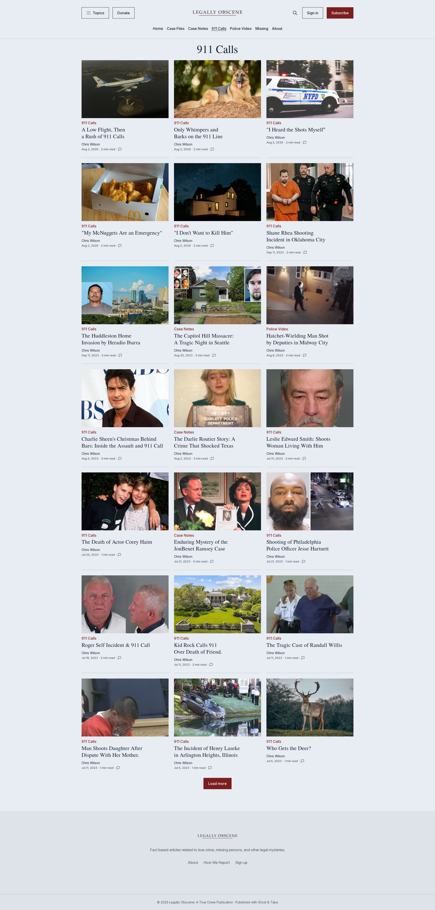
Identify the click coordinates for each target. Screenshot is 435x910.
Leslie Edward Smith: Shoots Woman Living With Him (298, 442)
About (277, 28)
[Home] (217, 12)
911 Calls (219, 28)
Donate (123, 13)
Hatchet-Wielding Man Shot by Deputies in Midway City (297, 339)
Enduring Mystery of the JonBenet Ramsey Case (201, 545)
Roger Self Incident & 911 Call (116, 645)
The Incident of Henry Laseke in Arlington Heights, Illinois (207, 751)
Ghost (262, 902)
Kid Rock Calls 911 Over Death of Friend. (198, 648)
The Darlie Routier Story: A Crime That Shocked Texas (204, 442)
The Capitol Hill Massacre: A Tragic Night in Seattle (204, 339)
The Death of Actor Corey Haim (117, 542)
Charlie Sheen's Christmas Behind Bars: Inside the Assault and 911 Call (122, 442)
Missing (261, 28)
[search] (295, 13)
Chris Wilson (91, 144)
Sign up (241, 862)
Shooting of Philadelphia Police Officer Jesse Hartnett (297, 545)
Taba (274, 902)
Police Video (241, 28)
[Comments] (120, 149)
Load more (217, 783)
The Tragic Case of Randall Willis (304, 645)
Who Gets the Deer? (288, 748)
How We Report (216, 862)
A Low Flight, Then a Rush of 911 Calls (103, 133)
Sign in (312, 13)
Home (158, 28)
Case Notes (198, 28)
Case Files (175, 28)
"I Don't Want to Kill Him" (203, 233)
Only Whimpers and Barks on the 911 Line (198, 133)
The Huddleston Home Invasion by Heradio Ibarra (111, 339)
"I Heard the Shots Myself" (296, 129)
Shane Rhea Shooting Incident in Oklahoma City (295, 236)
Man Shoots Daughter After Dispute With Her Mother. (112, 751)
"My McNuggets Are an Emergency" (122, 233)
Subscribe (340, 13)
